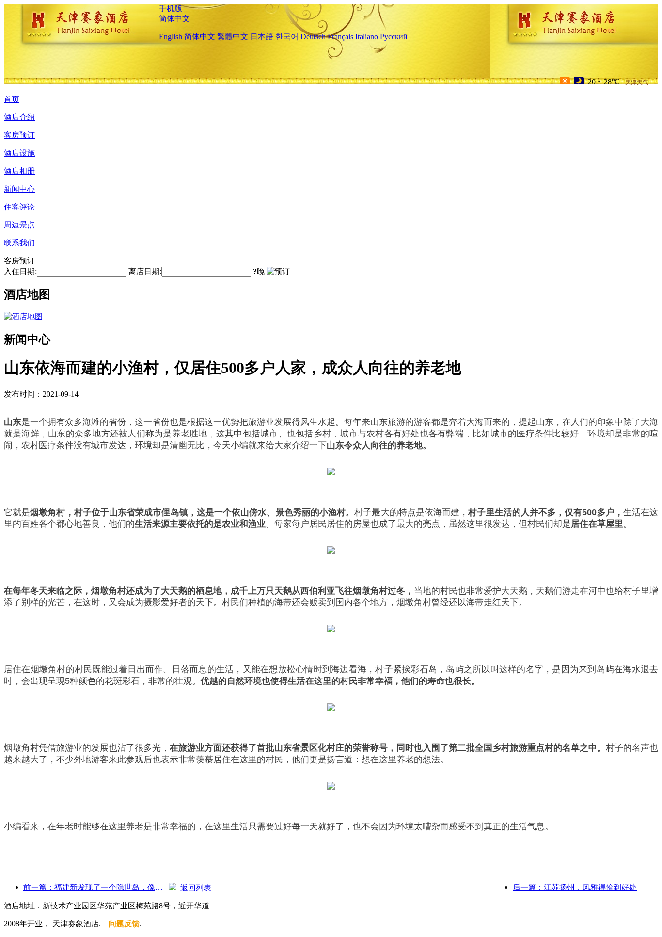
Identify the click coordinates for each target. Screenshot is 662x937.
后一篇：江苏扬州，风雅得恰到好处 (575, 887)
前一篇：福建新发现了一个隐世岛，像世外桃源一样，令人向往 (96, 887)
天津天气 (636, 82)
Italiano (366, 36)
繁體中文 (232, 36)
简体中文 (174, 19)
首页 (11, 99)
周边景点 (19, 225)
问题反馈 (124, 924)
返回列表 (193, 888)
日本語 (261, 36)
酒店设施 (19, 153)
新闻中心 (19, 189)
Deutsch (313, 36)
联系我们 (19, 243)
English (170, 36)
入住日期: (20, 271)
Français (340, 36)
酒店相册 (19, 171)
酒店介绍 (19, 117)
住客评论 (19, 207)
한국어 (287, 36)
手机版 (170, 8)
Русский (394, 36)
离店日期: (144, 271)
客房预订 (19, 135)
